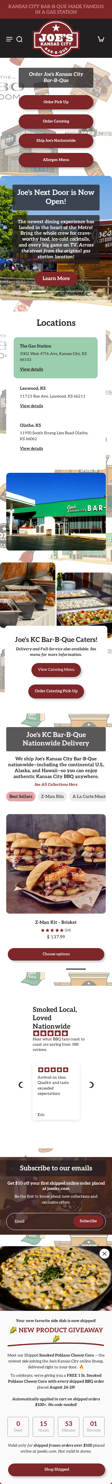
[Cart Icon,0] (99, 39)
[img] (59, 1033)
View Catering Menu (56, 669)
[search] (19, 39)
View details (31, 369)
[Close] (105, 1254)
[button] (21, 1085)
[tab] (18, 291)
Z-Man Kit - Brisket (42, 922)
